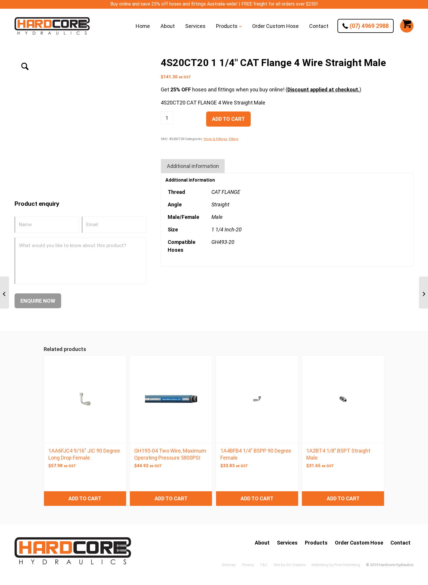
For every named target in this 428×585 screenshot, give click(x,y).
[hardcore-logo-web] (52, 26)
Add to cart (228, 119)
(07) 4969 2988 (368, 25)
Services (287, 543)
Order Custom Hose (359, 543)
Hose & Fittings (215, 139)
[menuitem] (142, 26)
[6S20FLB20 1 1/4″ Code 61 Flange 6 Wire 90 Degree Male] (4, 292)
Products (316, 543)
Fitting (233, 139)
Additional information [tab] (193, 166)
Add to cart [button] (84, 498)
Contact (400, 543)
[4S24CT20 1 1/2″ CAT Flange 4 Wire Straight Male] (423, 292)
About (262, 543)
